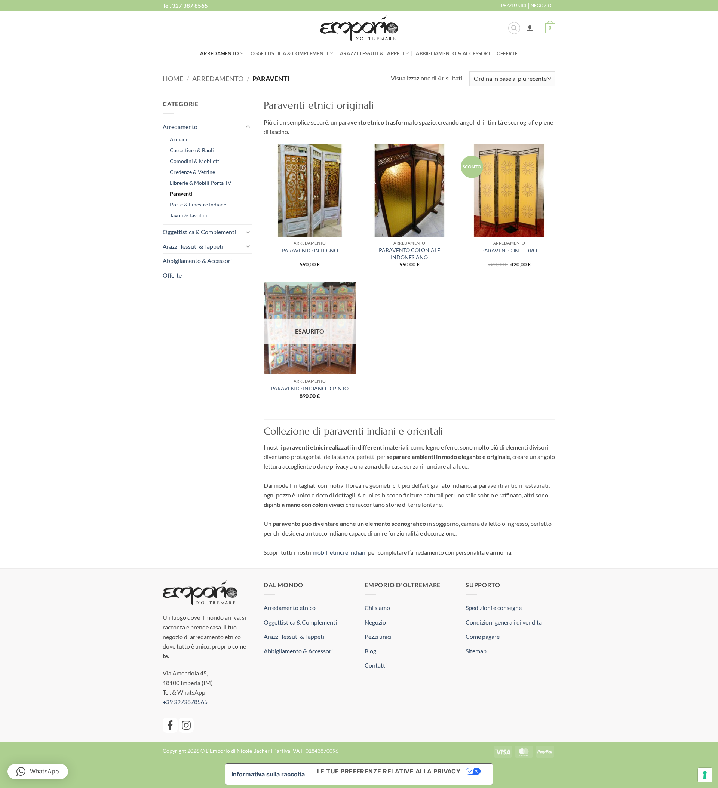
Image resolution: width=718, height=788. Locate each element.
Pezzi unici (378, 636)
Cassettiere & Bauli (192, 150)
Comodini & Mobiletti (195, 161)
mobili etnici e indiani (340, 552)
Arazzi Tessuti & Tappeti (372, 53)
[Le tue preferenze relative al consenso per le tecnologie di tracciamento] (705, 775)
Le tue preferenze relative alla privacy (389, 771)
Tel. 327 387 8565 (185, 5)
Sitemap (476, 650)
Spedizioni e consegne (494, 607)
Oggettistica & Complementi (289, 53)
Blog (370, 650)
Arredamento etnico (290, 607)
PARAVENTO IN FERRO (509, 250)
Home (173, 78)
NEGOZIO (541, 5)
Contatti (376, 665)
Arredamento (219, 53)
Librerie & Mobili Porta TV (200, 183)
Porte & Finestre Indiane (198, 204)
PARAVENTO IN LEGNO (310, 250)
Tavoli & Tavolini (188, 215)
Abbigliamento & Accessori (453, 53)
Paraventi (181, 193)
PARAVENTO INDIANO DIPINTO (310, 388)
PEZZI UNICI (514, 5)
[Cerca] (514, 28)
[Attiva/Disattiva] (247, 126)
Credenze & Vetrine (192, 172)
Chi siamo (377, 607)
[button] (530, 28)
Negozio (375, 622)
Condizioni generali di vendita (504, 622)
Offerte (507, 53)
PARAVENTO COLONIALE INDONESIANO (409, 253)
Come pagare (483, 636)
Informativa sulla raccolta (268, 774)
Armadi (178, 139)
